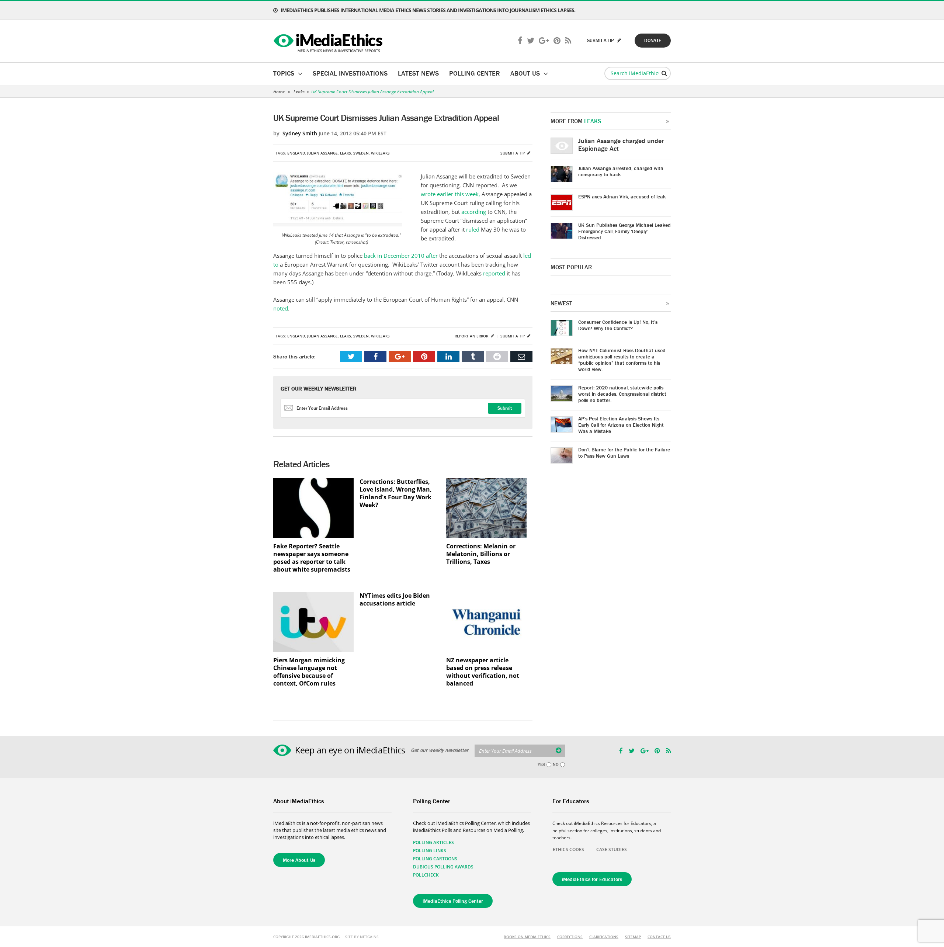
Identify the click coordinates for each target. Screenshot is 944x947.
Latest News (418, 73)
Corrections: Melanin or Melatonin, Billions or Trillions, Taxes (481, 554)
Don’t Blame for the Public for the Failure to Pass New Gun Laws (624, 452)
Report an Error (472, 336)
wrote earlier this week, (450, 194)
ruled (473, 229)
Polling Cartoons (435, 859)
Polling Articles (433, 842)
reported (495, 273)
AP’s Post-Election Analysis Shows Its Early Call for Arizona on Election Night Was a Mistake (621, 424)
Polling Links (429, 850)
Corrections (570, 936)
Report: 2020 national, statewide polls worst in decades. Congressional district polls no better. (622, 393)
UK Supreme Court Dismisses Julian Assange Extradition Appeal (372, 92)
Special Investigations (350, 73)
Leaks (299, 92)
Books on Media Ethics (527, 936)
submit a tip (601, 40)
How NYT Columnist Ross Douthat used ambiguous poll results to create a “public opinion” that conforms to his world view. (622, 359)
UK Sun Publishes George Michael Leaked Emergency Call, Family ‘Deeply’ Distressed (624, 231)
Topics (283, 73)
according (474, 211)
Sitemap (633, 936)
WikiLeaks (380, 153)
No (556, 764)
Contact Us (659, 936)
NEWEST (561, 303)
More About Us (299, 860)
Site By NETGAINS (362, 936)
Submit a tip (513, 153)
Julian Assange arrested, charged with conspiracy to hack (620, 171)
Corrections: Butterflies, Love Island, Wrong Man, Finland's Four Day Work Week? (396, 493)
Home (279, 92)
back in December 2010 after (401, 255)
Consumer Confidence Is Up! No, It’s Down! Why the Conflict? (617, 325)
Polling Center (474, 73)
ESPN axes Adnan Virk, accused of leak (622, 196)
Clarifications (603, 936)
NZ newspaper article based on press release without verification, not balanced (482, 671)
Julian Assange (322, 153)
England (296, 153)
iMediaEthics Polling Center (453, 901)
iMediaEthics (329, 41)
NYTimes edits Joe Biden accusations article (395, 599)
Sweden (361, 153)
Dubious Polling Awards (443, 867)
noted (280, 308)
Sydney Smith (299, 133)
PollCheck (426, 875)
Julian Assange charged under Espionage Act (621, 144)
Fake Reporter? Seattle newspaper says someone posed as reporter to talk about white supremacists (311, 557)
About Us (525, 73)
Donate (652, 40)
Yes (541, 764)
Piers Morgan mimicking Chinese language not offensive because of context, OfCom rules (309, 671)
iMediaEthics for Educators (592, 879)
